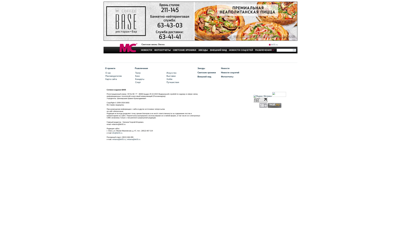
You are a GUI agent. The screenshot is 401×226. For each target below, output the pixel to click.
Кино (137, 76)
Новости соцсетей (230, 72)
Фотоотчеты (227, 76)
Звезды (201, 68)
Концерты (139, 79)
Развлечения (141, 68)
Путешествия (173, 82)
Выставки (171, 76)
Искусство (171, 73)
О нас (108, 73)
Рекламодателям (113, 76)
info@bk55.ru (117, 133)
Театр (138, 73)
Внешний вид (204, 76)
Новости (225, 68)
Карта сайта (111, 79)
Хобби (169, 79)
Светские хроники (207, 72)
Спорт (138, 82)
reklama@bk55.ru (119, 139)
